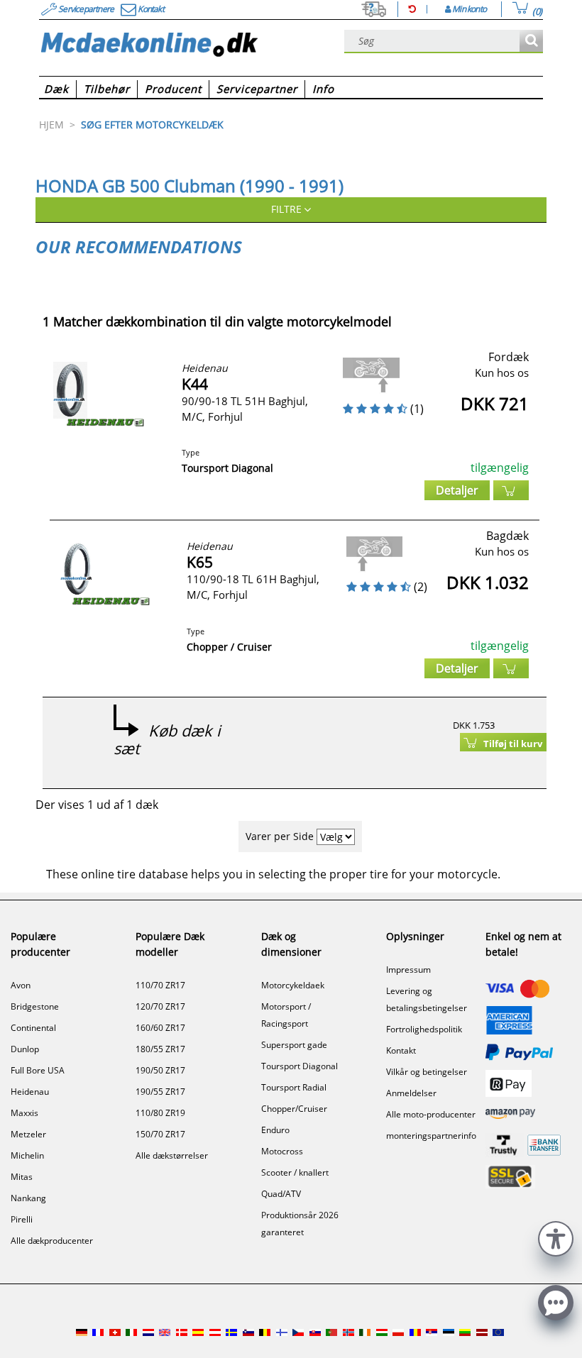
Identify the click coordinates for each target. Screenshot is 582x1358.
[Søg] (531, 41)
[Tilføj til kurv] (511, 490)
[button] (555, 1237)
